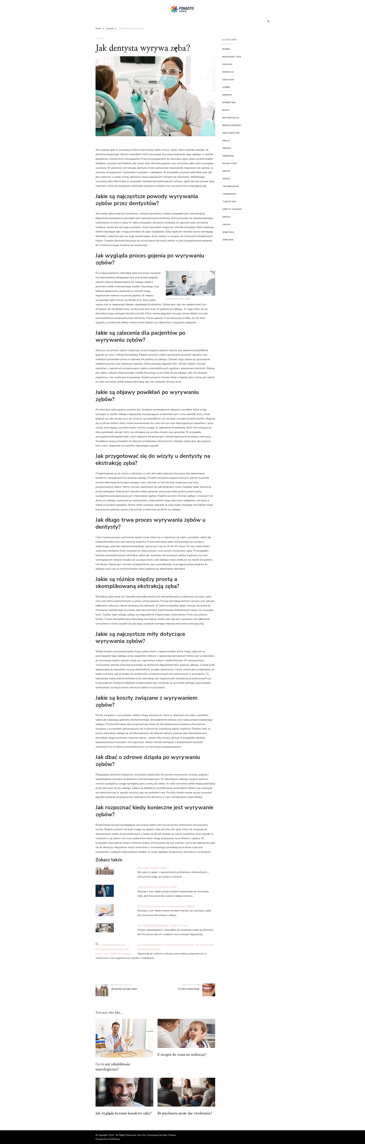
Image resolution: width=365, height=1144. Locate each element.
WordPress (114, 1139)
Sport (226, 178)
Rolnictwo (229, 163)
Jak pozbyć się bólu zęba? (152, 867)
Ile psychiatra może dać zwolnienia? (185, 1113)
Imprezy (227, 95)
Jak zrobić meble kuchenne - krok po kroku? (162, 925)
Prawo (226, 148)
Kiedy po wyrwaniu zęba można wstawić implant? (166, 906)
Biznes (226, 49)
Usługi (226, 224)
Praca (226, 140)
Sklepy (226, 171)
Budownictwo (231, 56)
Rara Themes (169, 1135)
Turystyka (229, 201)
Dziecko (227, 64)
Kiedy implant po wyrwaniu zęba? (157, 887)
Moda (225, 110)
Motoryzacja (230, 117)
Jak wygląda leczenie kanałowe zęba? (124, 1113)
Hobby (226, 87)
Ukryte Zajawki (232, 209)
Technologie (230, 186)
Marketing (229, 102)
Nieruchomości (232, 125)
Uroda (226, 217)
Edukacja (228, 72)
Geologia (228, 79)
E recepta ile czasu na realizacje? (182, 1054)
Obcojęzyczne (231, 133)
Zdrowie (100, 38)
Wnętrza (228, 232)
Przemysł (228, 156)
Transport (229, 194)
